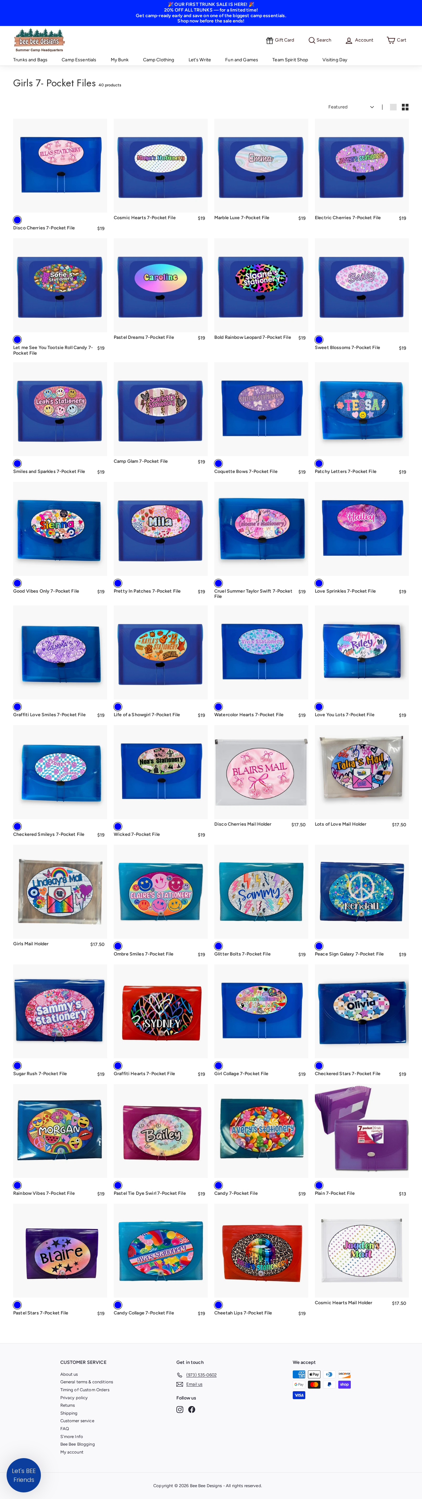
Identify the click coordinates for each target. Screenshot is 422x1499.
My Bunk (120, 60)
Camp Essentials (79, 60)
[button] (24, 1475)
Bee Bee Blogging (77, 1444)
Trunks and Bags (30, 60)
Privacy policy (74, 1397)
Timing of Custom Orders (84, 1389)
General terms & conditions (86, 1381)
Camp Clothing (158, 60)
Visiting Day (334, 60)
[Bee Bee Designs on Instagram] (179, 1409)
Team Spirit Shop (290, 60)
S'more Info (71, 1436)
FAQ (64, 1428)
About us (69, 1374)
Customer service (77, 1420)
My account (71, 1452)
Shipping (69, 1413)
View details (60, 203)
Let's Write (200, 60)
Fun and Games (241, 60)
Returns (67, 1405)
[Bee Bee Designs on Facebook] (191, 1409)
